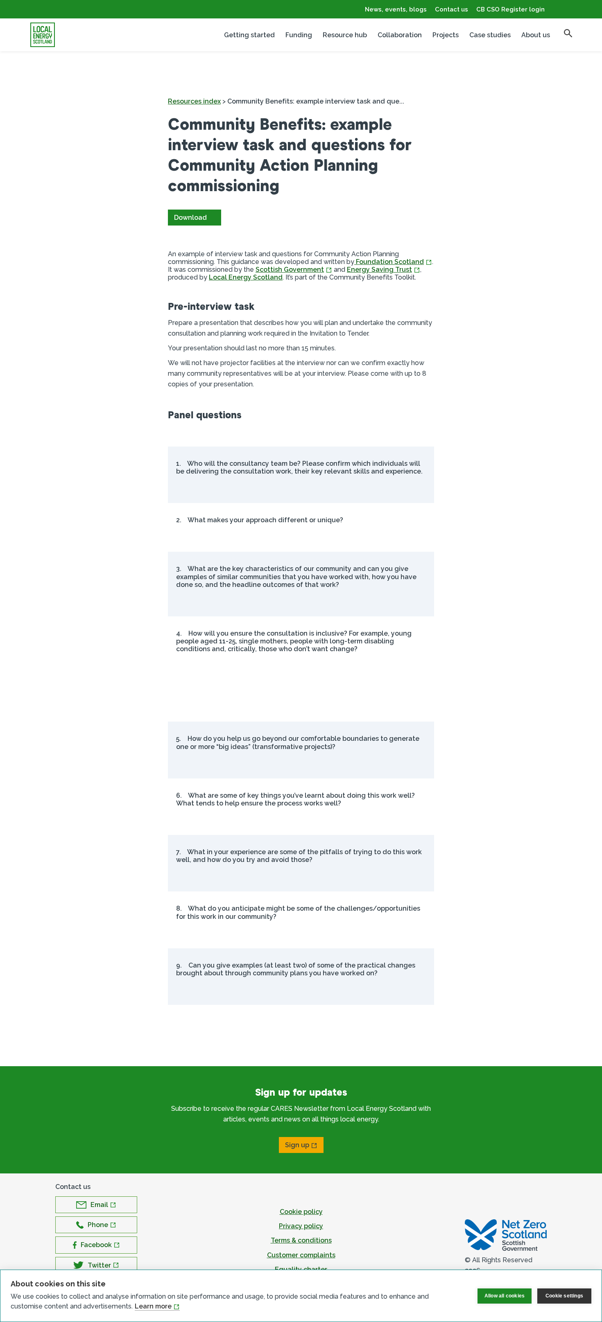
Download (190, 217)
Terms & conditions (301, 1240)
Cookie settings (564, 1296)
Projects (445, 35)
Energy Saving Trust (379, 269)
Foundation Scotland (389, 262)
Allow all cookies (504, 1296)
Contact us (451, 9)
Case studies (490, 35)
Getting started (249, 35)
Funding (298, 35)
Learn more (153, 1306)
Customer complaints (301, 1255)
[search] (568, 33)
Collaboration (400, 35)
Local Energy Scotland (246, 277)
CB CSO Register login (510, 9)
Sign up (297, 1145)
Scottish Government (290, 269)
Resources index (194, 101)
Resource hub (345, 35)
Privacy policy (301, 1226)
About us (535, 35)
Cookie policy (301, 1212)
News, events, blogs (396, 9)
